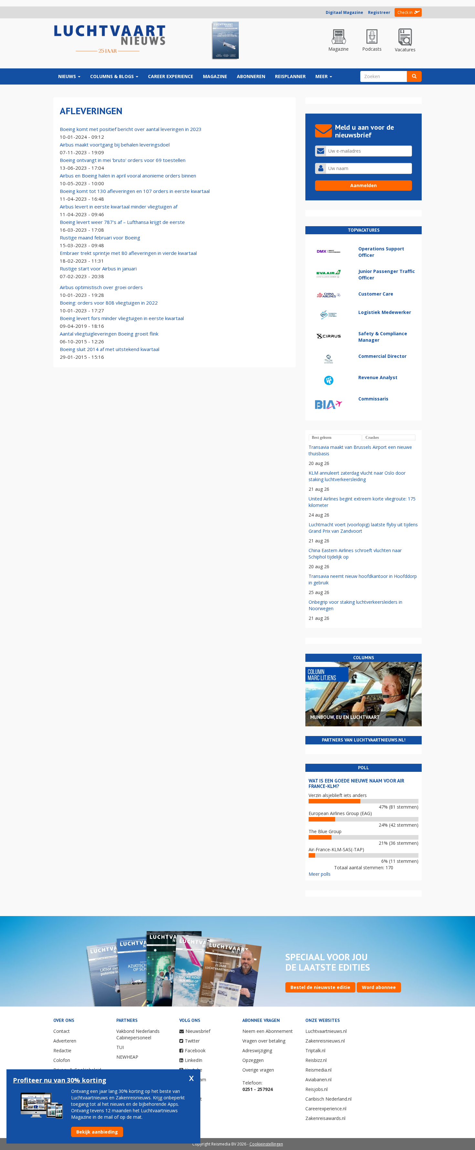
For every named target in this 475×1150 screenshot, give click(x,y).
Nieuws (67, 76)
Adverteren (64, 1041)
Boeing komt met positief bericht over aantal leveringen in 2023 (131, 129)
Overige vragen (258, 1070)
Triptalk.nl (315, 1050)
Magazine (215, 76)
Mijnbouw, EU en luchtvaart (345, 717)
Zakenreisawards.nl (325, 1118)
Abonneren (251, 76)
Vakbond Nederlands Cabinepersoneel (138, 1034)
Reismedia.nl (318, 1070)
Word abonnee (379, 987)
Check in (405, 12)
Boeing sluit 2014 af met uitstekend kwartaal (109, 349)
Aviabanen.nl (318, 1079)
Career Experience (170, 76)
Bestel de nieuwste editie (320, 987)
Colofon (61, 1060)
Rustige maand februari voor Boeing (100, 237)
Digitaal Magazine (344, 12)
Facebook (195, 1050)
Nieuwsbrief (197, 1031)
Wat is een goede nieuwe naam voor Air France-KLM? (356, 783)
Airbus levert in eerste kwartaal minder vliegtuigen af (118, 206)
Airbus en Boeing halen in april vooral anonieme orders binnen (128, 175)
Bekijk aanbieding (97, 1132)
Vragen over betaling (263, 1041)
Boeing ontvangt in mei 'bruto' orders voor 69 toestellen (122, 160)
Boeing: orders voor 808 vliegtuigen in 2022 (109, 302)
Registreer (379, 12)
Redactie (62, 1050)
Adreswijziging (257, 1050)
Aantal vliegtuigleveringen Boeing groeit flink (109, 333)
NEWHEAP (127, 1057)
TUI (120, 1047)
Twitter (192, 1041)
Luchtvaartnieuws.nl (326, 1031)
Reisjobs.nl (316, 1089)
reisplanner (290, 76)
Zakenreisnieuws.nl (325, 1041)
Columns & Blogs (112, 76)
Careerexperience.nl (325, 1108)
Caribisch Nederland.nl (328, 1099)
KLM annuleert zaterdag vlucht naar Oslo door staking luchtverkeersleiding (357, 476)
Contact (61, 1031)
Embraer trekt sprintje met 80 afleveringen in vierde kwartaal (128, 253)
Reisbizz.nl (316, 1060)
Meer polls (320, 874)
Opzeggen (253, 1060)
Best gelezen (322, 437)
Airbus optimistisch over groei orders (101, 287)
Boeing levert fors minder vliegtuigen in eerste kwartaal (122, 318)
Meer (322, 76)
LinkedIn (193, 1060)
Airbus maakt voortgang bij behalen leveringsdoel (115, 144)
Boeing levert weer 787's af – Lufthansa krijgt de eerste (122, 222)
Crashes (372, 437)
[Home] (109, 39)
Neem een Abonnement (267, 1031)
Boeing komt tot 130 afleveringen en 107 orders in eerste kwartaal (135, 191)
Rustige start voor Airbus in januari (98, 268)
